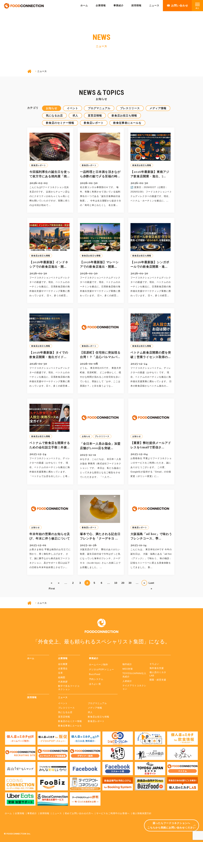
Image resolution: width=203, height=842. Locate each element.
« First (51, 584)
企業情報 (101, 5)
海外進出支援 (157, 668)
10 (115, 583)
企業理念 (63, 668)
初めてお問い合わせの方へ (79, 813)
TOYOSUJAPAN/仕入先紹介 (134, 675)
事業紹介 (119, 5)
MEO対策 (127, 669)
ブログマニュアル (99, 108)
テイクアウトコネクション (134, 687)
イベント (72, 108)
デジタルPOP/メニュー (101, 669)
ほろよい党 (95, 684)
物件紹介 (127, 664)
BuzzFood (94, 674)
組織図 (61, 677)
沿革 (60, 673)
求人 (75, 115)
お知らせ (51, 108)
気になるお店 (54, 115)
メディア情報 (158, 108)
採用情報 (136, 5)
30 (130, 583)
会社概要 (63, 664)
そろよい (154, 664)
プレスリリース (130, 108)
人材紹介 (127, 681)
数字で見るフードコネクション (69, 688)
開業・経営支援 (158, 679)
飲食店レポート (94, 122)
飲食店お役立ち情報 (124, 115)
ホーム (84, 5)
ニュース (154, 5)
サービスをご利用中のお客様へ (113, 813)
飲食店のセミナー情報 (60, 122)
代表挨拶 (63, 681)
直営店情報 (95, 115)
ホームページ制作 (98, 664)
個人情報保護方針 (142, 813)
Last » (151, 584)
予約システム (96, 679)
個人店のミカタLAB (158, 674)
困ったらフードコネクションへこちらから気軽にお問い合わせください (171, 825)
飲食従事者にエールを (127, 122)
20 (122, 583)
